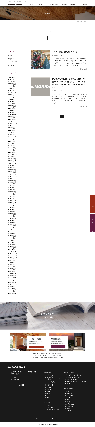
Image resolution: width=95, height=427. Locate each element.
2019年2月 (11, 196)
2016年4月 (11, 271)
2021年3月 (11, 154)
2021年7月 (11, 145)
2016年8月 (11, 262)
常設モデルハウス (70, 383)
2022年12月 (11, 121)
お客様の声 (68, 393)
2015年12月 (11, 280)
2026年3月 (11, 86)
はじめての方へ (42, 4)
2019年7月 (11, 185)
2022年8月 (11, 130)
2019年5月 (11, 189)
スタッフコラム (12, 62)
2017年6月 (11, 240)
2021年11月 (11, 139)
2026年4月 (11, 84)
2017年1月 (11, 251)
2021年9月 (11, 141)
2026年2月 (11, 88)
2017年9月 (11, 233)
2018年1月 (11, 225)
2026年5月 (11, 81)
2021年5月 (11, 150)
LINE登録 (68, 410)
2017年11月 (11, 229)
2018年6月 (11, 214)
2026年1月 (11, 90)
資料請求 (92, 204)
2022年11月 (11, 123)
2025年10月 (11, 97)
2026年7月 (11, 79)
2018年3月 (11, 220)
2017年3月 (11, 247)
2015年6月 (11, 293)
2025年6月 (11, 106)
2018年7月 (11, 211)
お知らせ (67, 397)
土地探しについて (70, 404)
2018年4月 (11, 218)
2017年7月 (11, 238)
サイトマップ (55, 418)
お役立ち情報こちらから (47, 315)
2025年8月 (11, 101)
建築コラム (11, 65)
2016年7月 (11, 264)
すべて (10, 55)
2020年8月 (11, 165)
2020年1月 (11, 172)
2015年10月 (11, 284)
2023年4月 (11, 112)
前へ (55, 116)
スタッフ (62, 55)
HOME (32, 4)
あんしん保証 (49, 395)
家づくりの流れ (49, 385)
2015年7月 (11, 291)
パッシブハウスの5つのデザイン (74, 377)
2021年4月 (11, 152)
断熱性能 (47, 393)
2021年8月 (11, 143)
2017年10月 (11, 231)
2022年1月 (11, 134)
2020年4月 (11, 170)
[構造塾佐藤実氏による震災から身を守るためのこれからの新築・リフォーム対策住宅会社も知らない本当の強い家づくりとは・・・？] (40, 86)
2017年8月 (11, 236)
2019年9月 (11, 181)
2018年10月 (11, 205)
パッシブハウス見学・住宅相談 (93, 223)
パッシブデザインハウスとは (73, 375)
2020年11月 (11, 163)
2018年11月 (11, 203)
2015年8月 (11, 289)
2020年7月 (11, 167)
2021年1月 (11, 159)
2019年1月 (11, 198)
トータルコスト (52, 383)
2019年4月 (11, 192)
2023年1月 (11, 119)
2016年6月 (11, 266)
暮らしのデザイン (53, 381)
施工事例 (64, 4)
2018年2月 (11, 222)
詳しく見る (83, 69)
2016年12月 (11, 253)
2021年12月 (11, 136)
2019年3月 (11, 194)
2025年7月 (11, 103)
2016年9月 (11, 260)
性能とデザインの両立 (54, 379)
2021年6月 (11, 148)
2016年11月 (11, 255)
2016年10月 (11, 258)
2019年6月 (11, 187)
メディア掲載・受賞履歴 (52, 410)
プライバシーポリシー (42, 418)
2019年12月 (11, 174)
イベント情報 (83, 4)
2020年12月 (11, 161)
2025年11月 (11, 95)
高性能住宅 (48, 389)
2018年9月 (11, 207)
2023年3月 (11, 114)
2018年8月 (11, 209)
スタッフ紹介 (49, 407)
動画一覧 (67, 402)
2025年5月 (11, 108)
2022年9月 (11, 128)
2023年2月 (11, 117)
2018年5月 (11, 216)
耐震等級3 (48, 391)
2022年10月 (11, 125)
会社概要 (73, 4)
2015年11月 (11, 282)
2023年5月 (11, 110)
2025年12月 (11, 92)
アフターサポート (50, 398)
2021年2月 (11, 156)
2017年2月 (11, 249)
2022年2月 (11, 132)
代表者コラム (12, 59)
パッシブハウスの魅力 (71, 379)
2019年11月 (11, 176)
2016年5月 (11, 269)
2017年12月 (11, 227)
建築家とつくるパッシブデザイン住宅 (76, 381)
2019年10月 (11, 178)
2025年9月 (11, 99)
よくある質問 (69, 406)
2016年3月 (11, 273)
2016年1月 (11, 277)
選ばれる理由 (54, 4)
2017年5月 (11, 242)
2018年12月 (11, 200)
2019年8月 (11, 183)
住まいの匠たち (49, 387)
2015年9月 (11, 286)
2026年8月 (11, 77)
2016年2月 (11, 275)
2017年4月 (11, 244)
